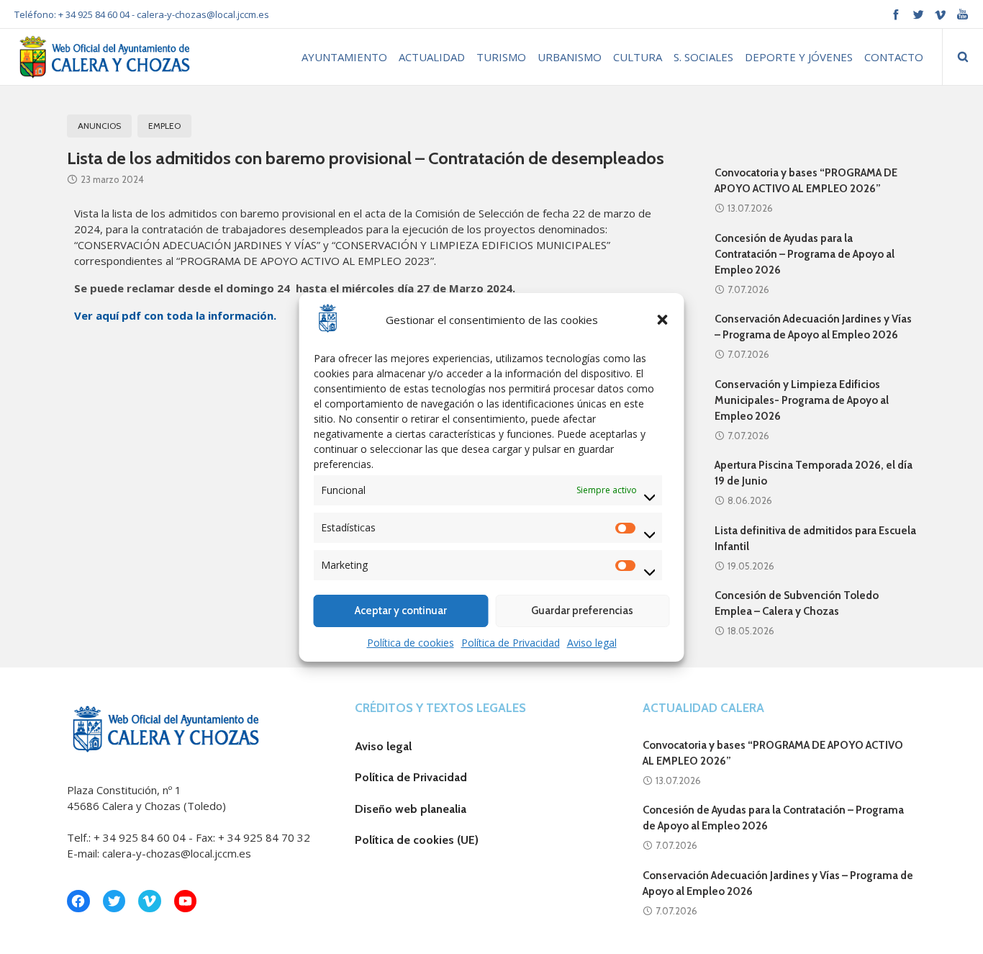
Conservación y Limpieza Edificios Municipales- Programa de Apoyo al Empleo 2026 (802, 400)
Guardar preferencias (582, 610)
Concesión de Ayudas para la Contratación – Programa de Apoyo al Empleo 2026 (804, 254)
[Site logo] (103, 56)
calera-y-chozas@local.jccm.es (203, 14)
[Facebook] (895, 14)
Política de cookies (410, 642)
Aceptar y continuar (401, 610)
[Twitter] (918, 14)
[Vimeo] (940, 14)
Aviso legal (592, 642)
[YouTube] (962, 14)
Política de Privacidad (510, 642)
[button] (663, 319)
